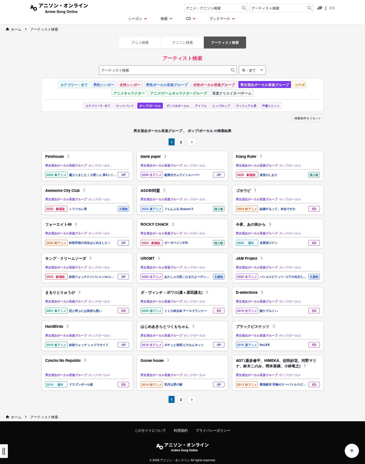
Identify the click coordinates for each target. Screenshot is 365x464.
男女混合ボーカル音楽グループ (264, 84)
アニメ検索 (140, 42)
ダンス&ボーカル (177, 105)
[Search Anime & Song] (244, 8)
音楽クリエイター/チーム (232, 92)
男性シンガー (103, 84)
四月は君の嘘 (173, 384)
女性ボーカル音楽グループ (214, 84)
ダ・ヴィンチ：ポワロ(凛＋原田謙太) (172, 292)
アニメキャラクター (129, 92)
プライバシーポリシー (213, 430)
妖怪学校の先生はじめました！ (90, 243)
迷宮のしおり (269, 175)
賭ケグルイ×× (269, 311)
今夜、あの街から (251, 224)
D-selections (247, 292)
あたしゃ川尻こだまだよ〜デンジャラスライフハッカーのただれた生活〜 (186, 277)
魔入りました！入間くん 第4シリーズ (92, 175)
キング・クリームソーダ (66, 258)
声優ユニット (271, 105)
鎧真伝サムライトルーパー (182, 175)
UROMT (148, 258)
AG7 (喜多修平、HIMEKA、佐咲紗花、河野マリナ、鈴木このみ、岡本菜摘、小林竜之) (276, 363)
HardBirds (54, 326)
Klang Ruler (246, 156)
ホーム (16, 29)
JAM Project (247, 258)
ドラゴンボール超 (81, 384)
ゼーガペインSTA (176, 243)
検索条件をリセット (307, 118)
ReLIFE (265, 345)
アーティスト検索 (44, 29)
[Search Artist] (309, 8)
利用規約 (181, 430)
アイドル (201, 105)
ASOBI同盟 (151, 190)
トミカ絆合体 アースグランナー (185, 311)
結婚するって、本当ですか (277, 209)
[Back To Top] (352, 451)
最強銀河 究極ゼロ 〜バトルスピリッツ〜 (283, 384)
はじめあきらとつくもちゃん (165, 326)
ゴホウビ (244, 190)
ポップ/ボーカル (150, 105)
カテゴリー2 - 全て (97, 105)
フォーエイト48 (59, 224)
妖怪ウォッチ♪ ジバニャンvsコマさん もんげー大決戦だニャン (91, 277)
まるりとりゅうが (60, 292)
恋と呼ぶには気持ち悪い (85, 311)
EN (332, 8)
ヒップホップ (221, 105)
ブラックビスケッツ (253, 326)
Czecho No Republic (63, 360)
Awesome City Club (63, 190)
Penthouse (55, 156)
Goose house (153, 360)
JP (319, 8)
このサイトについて (150, 430)
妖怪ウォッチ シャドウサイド (89, 345)
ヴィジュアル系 (246, 105)
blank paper (151, 156)
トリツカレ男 (78, 209)
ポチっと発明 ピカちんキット (184, 345)
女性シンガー (130, 84)
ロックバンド (125, 105)
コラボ (299, 84)
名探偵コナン (269, 243)
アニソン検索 (182, 42)
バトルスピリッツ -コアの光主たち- (281, 277)
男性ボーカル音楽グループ (167, 84)
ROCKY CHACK (155, 224)
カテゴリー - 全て (74, 84)
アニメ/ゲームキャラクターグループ (178, 92)
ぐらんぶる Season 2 (178, 209)
